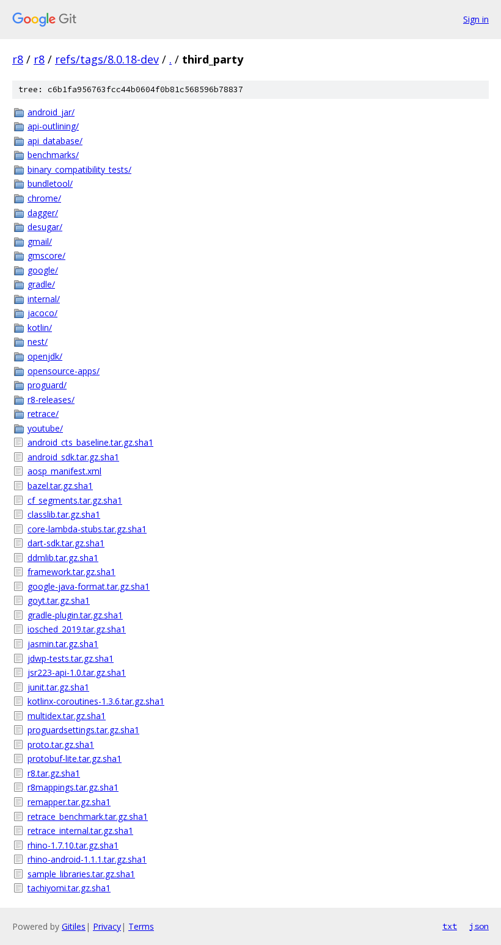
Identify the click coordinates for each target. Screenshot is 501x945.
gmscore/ (46, 255)
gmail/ (39, 241)
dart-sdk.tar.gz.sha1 (65, 543)
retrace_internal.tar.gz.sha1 (80, 830)
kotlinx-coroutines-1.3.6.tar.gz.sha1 (95, 701)
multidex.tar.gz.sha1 (66, 716)
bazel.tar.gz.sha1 (60, 485)
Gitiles (74, 926)
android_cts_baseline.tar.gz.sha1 (90, 442)
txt (449, 926)
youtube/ (45, 428)
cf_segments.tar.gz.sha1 (74, 500)
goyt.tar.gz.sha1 (58, 600)
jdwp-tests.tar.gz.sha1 (70, 658)
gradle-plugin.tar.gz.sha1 (75, 615)
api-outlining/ (53, 126)
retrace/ (43, 413)
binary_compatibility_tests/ (79, 169)
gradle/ (41, 284)
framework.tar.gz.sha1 (71, 572)
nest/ (37, 341)
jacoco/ (42, 313)
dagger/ (42, 213)
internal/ (43, 299)
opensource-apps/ (63, 371)
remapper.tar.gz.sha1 (69, 802)
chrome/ (44, 198)
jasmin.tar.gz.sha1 (62, 644)
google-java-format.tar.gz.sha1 (88, 586)
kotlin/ (39, 327)
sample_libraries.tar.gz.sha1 (81, 874)
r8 (17, 59)
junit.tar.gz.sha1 (58, 687)
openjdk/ (44, 356)
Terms (141, 926)
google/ (42, 270)
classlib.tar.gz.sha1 (63, 514)
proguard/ (47, 385)
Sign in (476, 19)
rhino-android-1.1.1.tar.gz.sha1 (87, 859)
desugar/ (44, 227)
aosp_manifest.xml (64, 471)
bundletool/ (50, 183)
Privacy (107, 926)
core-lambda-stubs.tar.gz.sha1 (87, 529)
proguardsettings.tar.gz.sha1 (83, 730)
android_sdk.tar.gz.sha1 (73, 457)
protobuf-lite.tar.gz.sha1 (74, 758)
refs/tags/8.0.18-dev (107, 59)
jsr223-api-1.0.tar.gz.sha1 (76, 672)
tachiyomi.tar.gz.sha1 (69, 888)
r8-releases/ (51, 399)
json (479, 926)
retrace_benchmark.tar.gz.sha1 (87, 816)
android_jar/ (51, 112)
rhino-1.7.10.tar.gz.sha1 (73, 845)
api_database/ (54, 141)
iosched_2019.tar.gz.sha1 (76, 629)
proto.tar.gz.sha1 (60, 744)
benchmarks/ (53, 155)
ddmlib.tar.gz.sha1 (62, 557)
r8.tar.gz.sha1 (53, 773)
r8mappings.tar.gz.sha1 (73, 787)
